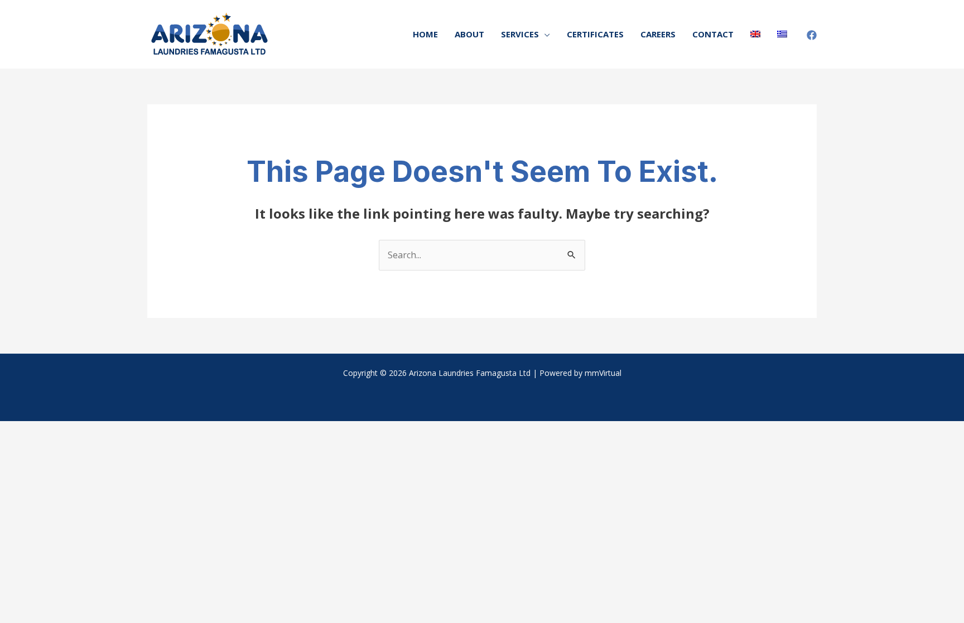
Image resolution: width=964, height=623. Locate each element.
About (469, 34)
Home (425, 34)
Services (520, 34)
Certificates (595, 34)
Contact (713, 34)
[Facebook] (812, 35)
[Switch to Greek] (782, 34)
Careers (658, 34)
